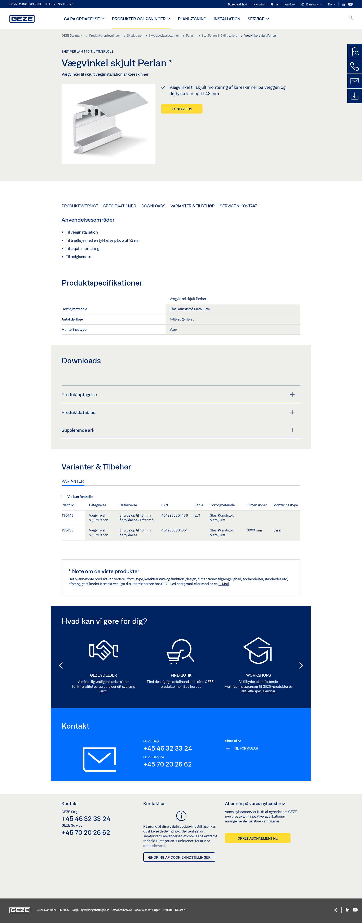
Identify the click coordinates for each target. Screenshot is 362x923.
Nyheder (258, 4)
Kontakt (70, 803)
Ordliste (167, 909)
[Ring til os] (354, 66)
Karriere (289, 4)
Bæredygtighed (237, 4)
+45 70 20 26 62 (167, 764)
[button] (311, 4)
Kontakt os (182, 109)
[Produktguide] (354, 51)
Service (256, 18)
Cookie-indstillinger (147, 909)
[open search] (351, 18)
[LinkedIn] (343, 4)
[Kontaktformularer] (354, 81)
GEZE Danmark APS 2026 (53, 909)
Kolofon (180, 909)
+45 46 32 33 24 (167, 748)
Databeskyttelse (122, 909)
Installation (227, 18)
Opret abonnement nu (258, 838)
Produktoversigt (80, 206)
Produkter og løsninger (138, 18)
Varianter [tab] (73, 481)
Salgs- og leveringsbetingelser (90, 909)
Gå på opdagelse (82, 18)
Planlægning (192, 18)
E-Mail (223, 584)
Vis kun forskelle (80, 497)
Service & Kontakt (238, 206)
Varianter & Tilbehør (193, 206)
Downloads (153, 206)
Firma (274, 4)
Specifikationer (119, 206)
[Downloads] (354, 96)
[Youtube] (350, 4)
